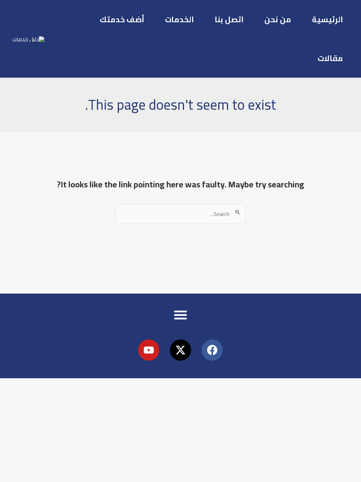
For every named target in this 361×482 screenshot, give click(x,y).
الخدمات (179, 19)
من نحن (277, 19)
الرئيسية (327, 19)
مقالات (330, 58)
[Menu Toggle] (180, 315)
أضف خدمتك (122, 19)
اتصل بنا (229, 19)
